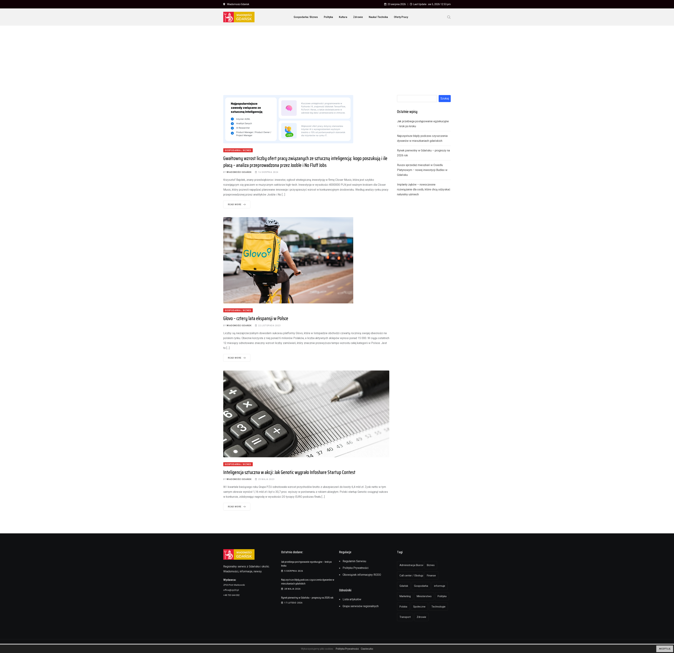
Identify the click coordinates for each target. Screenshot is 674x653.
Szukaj (444, 98)
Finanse (431, 575)
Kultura (343, 17)
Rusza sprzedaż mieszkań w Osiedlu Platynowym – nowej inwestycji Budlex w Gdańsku (422, 170)
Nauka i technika (378, 17)
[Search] (449, 17)
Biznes (431, 565)
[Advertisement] (337, 54)
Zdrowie (358, 17)
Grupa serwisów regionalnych (361, 606)
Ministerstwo (424, 596)
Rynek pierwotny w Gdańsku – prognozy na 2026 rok (307, 597)
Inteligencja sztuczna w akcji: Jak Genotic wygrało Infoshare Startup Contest (289, 472)
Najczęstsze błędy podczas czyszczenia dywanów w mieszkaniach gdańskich (307, 581)
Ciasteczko (367, 648)
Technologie (438, 606)
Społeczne (419, 606)
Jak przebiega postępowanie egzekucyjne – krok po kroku (306, 564)
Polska (403, 606)
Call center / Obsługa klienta (411, 575)
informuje (439, 585)
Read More (234, 204)
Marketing (405, 596)
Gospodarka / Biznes (306, 17)
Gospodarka (421, 585)
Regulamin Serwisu (354, 561)
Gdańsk (403, 585)
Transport (405, 617)
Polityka (328, 17)
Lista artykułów (352, 599)
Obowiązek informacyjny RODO (362, 574)
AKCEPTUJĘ (664, 649)
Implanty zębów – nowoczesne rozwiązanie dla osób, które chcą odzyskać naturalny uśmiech (423, 189)
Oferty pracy (401, 17)
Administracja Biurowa (411, 565)
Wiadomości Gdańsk (239, 172)
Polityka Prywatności (355, 568)
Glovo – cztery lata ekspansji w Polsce (255, 318)
